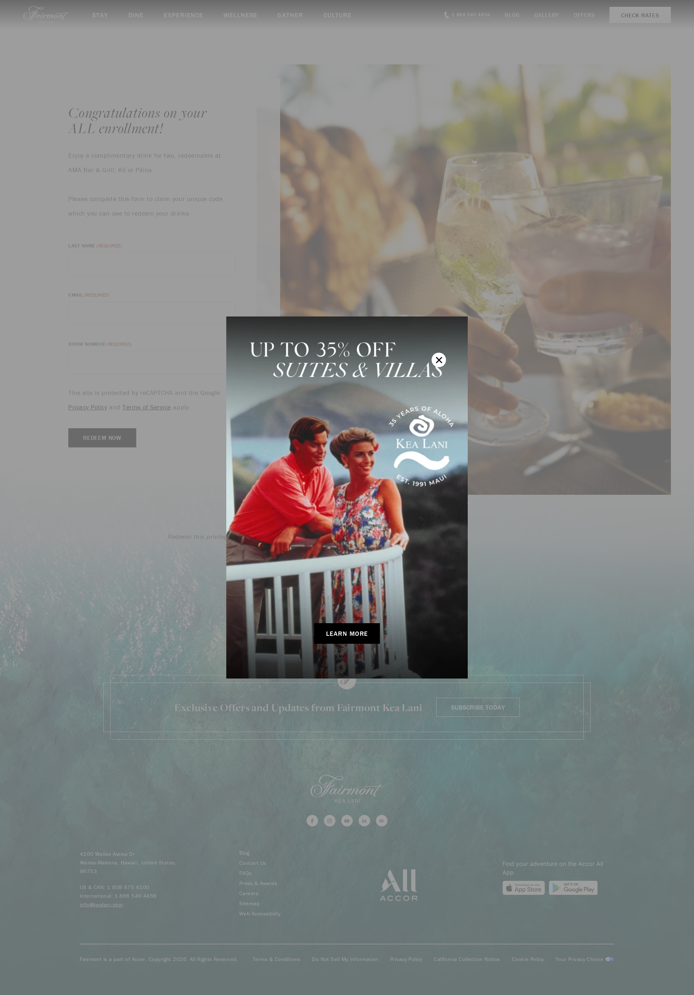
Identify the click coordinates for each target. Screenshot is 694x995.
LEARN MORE (347, 633)
